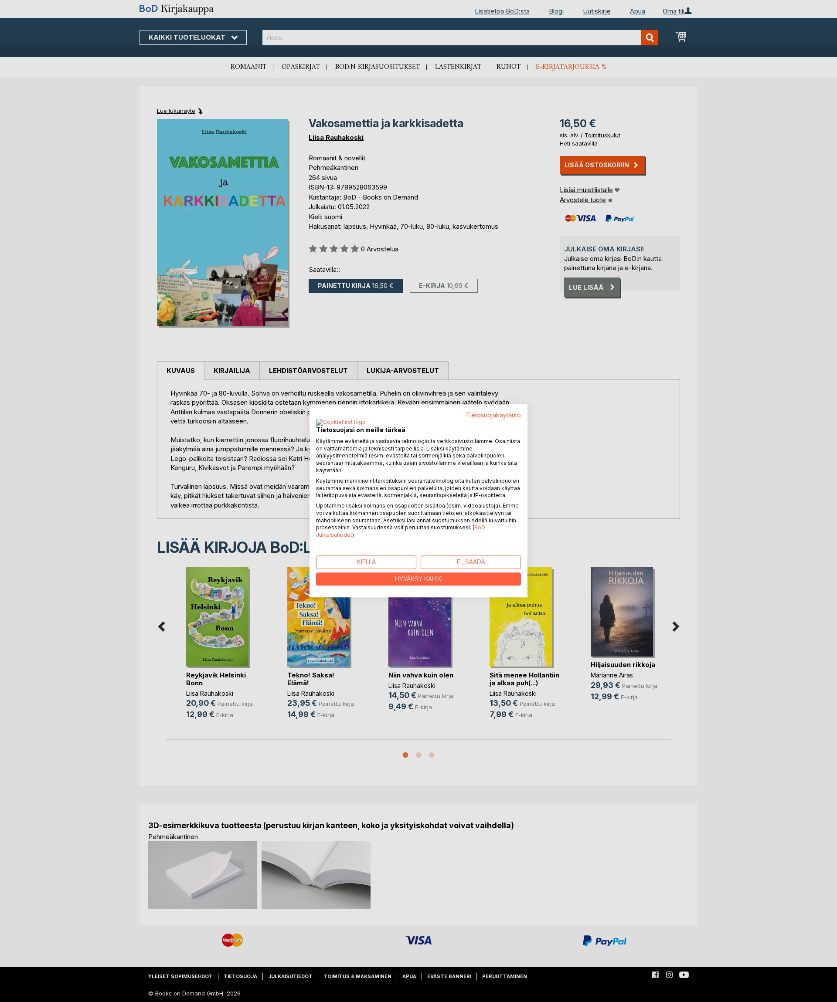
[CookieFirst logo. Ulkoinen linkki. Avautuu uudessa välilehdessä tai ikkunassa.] (341, 423)
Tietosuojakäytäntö (493, 415)
